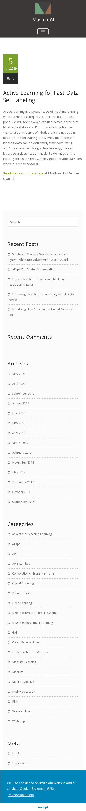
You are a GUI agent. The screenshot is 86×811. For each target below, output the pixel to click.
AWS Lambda (21, 564)
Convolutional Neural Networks (33, 573)
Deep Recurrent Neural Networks (34, 613)
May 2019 (18, 423)
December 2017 (23, 482)
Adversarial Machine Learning (32, 534)
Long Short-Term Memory (30, 652)
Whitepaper (20, 721)
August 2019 (20, 403)
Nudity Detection (23, 691)
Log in (16, 753)
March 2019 (20, 443)
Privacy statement (21, 795)
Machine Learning (24, 662)
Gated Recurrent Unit (26, 642)
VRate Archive (21, 711)
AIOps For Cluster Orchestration (33, 269)
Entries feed (20, 763)
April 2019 (18, 433)
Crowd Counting (23, 583)
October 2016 (21, 492)
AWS (15, 554)
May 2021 (18, 374)
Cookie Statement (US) (37, 788)
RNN (15, 701)
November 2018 (23, 462)
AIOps (16, 544)
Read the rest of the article (23, 173)
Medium (17, 672)
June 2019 (18, 413)
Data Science (21, 593)
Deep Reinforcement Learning (32, 623)
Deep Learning (22, 603)
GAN (15, 632)
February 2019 (22, 453)
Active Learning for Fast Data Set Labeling (41, 96)
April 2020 (18, 384)
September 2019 (23, 393)
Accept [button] (43, 807)
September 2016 (23, 502)
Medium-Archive (23, 682)
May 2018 (18, 472)
